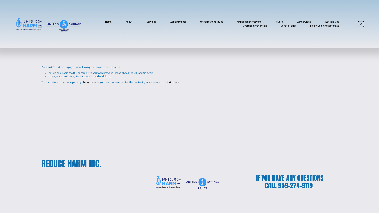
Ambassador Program (249, 22)
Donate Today (288, 26)
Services (151, 22)
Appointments (178, 22)
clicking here (89, 82)
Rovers (279, 22)
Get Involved (332, 22)
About (129, 22)
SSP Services (304, 22)
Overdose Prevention (255, 26)
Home (108, 22)
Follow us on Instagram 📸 (324, 26)
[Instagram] (361, 24)
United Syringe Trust (211, 22)
